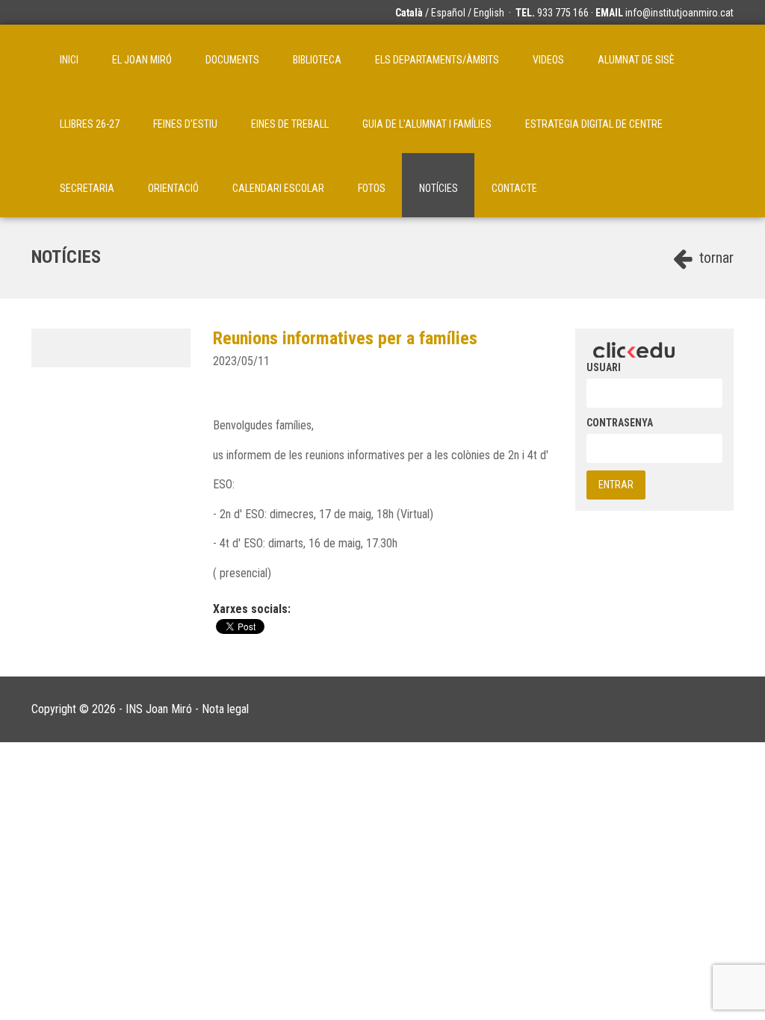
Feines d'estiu (185, 124)
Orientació (173, 188)
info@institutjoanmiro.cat (679, 13)
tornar (715, 258)
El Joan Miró (142, 60)
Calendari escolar (278, 188)
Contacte (514, 188)
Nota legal (225, 709)
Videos (548, 60)
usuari (603, 367)
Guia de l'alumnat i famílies (427, 124)
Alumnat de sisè (636, 60)
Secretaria (87, 188)
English (489, 13)
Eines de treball (290, 124)
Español (448, 13)
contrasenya (619, 423)
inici (69, 60)
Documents (232, 60)
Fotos (371, 188)
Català (409, 13)
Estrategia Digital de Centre (594, 124)
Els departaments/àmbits (437, 60)
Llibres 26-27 (90, 124)
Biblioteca (317, 60)
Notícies (438, 188)
